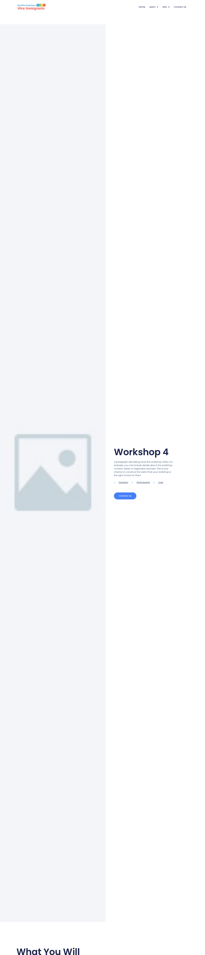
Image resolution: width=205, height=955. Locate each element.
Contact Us (180, 7)
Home (142, 7)
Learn (152, 7)
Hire (164, 7)
